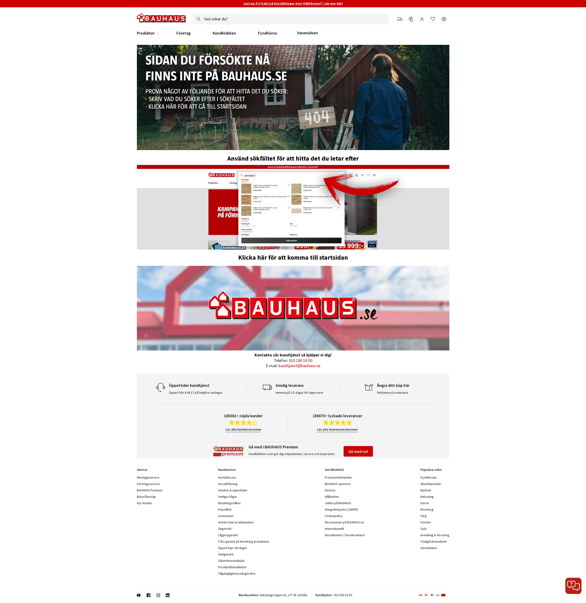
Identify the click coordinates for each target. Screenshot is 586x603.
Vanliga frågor (227, 497)
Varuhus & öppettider (232, 490)
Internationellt (334, 529)
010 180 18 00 (300, 360)
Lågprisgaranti (228, 535)
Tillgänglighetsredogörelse (236, 573)
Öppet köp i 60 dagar (232, 548)
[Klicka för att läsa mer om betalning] (433, 595)
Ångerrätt (224, 529)
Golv (424, 529)
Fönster (426, 522)
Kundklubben (224, 33)
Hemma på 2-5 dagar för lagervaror (299, 392)
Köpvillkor (225, 509)
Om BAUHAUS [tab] (334, 470)
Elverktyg (427, 509)
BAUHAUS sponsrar (338, 484)
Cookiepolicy (334, 516)
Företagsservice (148, 484)
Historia (330, 490)
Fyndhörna (267, 33)
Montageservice (148, 477)
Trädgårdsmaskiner (434, 541)
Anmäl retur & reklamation (236, 522)
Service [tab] (142, 470)
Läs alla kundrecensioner (243, 429)
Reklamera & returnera (392, 392)
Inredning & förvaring (435, 535)
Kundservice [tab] (227, 470)
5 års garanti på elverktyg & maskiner (243, 541)
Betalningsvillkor (229, 503)
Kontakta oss (227, 477)
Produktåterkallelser (232, 567)
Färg (424, 516)
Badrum (426, 490)
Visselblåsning (228, 484)
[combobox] (291, 18)
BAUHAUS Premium (150, 490)
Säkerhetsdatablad (231, 561)
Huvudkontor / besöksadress (345, 535)
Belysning (427, 497)
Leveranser (226, 516)
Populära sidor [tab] (431, 470)
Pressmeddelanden (338, 477)
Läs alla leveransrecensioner (337, 429)
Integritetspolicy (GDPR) (341, 509)
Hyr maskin (144, 503)
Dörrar (425, 503)
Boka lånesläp (146, 497)
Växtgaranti (225, 554)
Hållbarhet (332, 497)
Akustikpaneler (431, 484)
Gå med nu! (358, 451)
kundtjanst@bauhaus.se (299, 365)
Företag (183, 33)
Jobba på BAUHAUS (338, 503)
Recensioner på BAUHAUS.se (344, 522)
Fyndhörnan (429, 477)
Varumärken (307, 32)
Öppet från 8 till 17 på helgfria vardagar (195, 392)
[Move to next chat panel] (573, 586)
